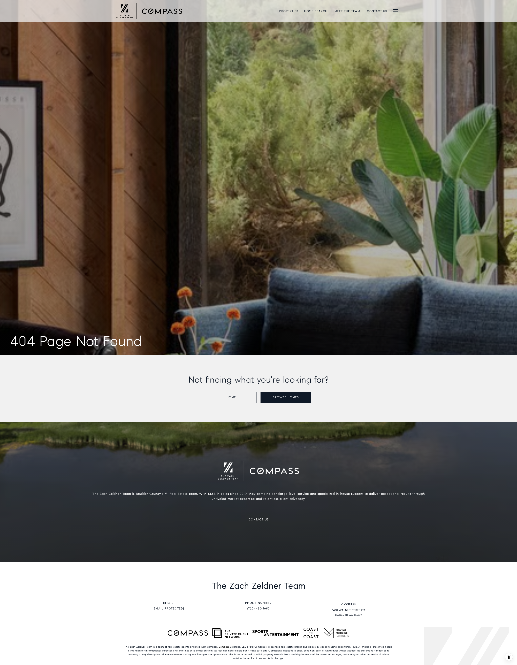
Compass (224, 646)
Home (231, 397)
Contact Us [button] (259, 519)
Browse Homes (286, 397)
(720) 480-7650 (258, 608)
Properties (288, 11)
